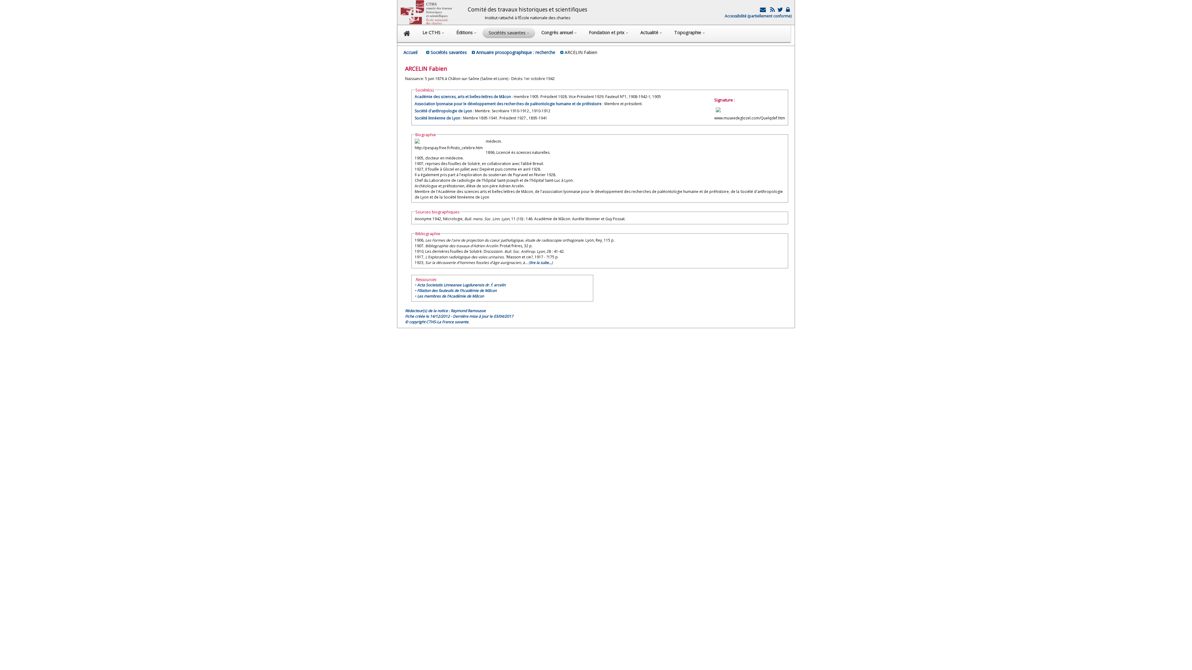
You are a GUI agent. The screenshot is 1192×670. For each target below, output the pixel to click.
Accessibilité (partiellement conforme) (758, 16)
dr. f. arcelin (461, 285)
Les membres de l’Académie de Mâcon (450, 296)
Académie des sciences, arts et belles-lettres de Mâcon (463, 96)
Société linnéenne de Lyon (437, 118)
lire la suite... (541, 262)
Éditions (465, 32)
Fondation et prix (607, 32)
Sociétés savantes (449, 52)
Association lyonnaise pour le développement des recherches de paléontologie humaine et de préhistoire (508, 103)
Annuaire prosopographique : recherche (515, 52)
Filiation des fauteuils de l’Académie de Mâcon (457, 290)
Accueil (411, 52)
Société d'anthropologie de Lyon (443, 111)
